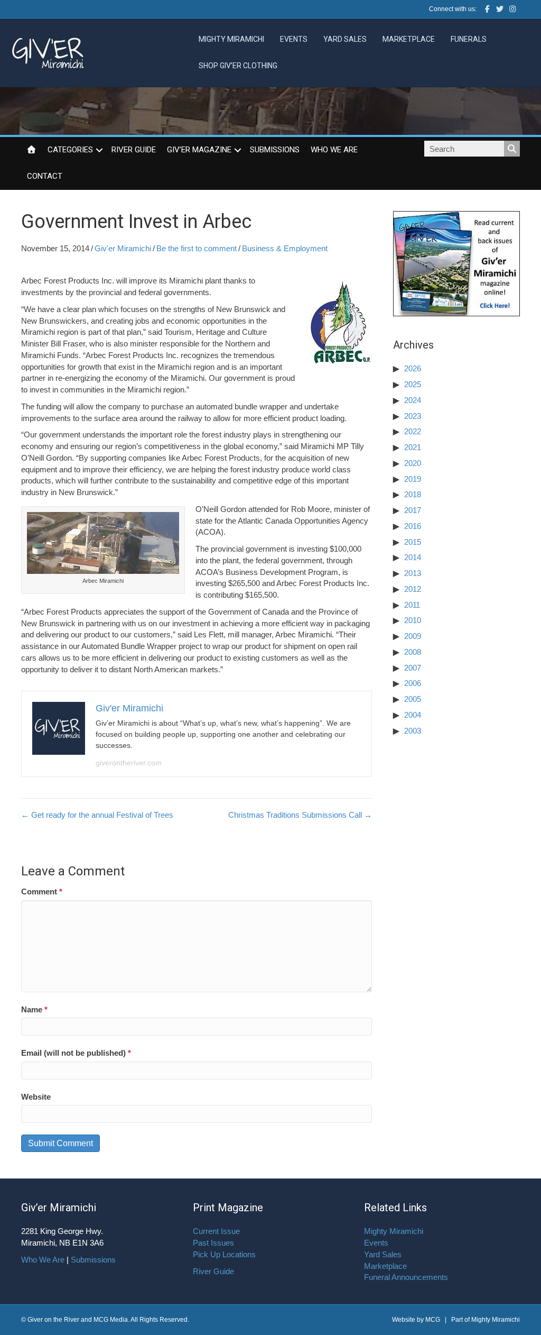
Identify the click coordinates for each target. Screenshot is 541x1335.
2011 (412, 604)
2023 (412, 416)
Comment (41, 891)
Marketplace (409, 39)
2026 (412, 368)
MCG (432, 1319)
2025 (412, 384)
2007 (412, 667)
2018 (412, 494)
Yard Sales (345, 39)
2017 (412, 510)
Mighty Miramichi (231, 39)
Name (34, 1009)
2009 (412, 636)
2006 (412, 683)
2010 (412, 620)
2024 (412, 400)
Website (36, 1096)
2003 (412, 730)
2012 (412, 588)
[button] (99, 150)
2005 (412, 698)
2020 (412, 463)
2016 (412, 526)
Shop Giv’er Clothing (238, 65)
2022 (412, 431)
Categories (70, 149)
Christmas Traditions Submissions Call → (300, 814)
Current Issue (216, 1231)
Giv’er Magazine (199, 149)
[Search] (512, 149)
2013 (412, 573)
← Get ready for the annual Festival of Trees (97, 814)
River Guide (133, 149)
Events (293, 39)
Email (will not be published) (76, 1052)
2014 (412, 557)
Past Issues (213, 1242)
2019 (412, 478)
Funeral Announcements (406, 1277)
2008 (412, 651)
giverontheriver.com (129, 762)
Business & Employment (285, 248)
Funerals (469, 39)
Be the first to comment (196, 248)
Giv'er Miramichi (123, 248)
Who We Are (334, 149)
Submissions (275, 149)
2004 (412, 714)
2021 (412, 447)
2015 (412, 541)
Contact (44, 176)
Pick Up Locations (224, 1254)
